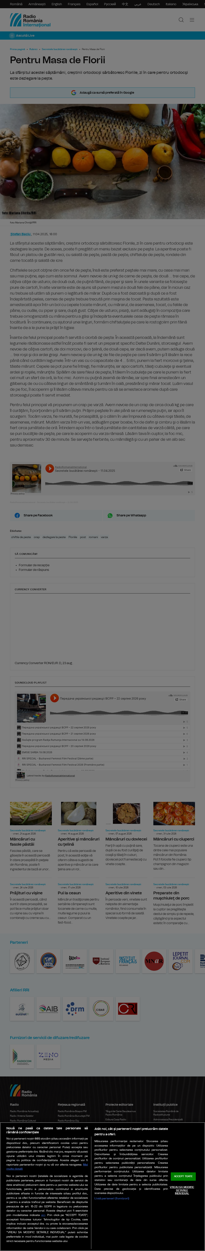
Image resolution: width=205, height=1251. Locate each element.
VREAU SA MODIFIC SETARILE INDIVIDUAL (182, 1190)
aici (43, 1215)
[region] (102, 1186)
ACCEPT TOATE (183, 1176)
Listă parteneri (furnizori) (111, 1198)
